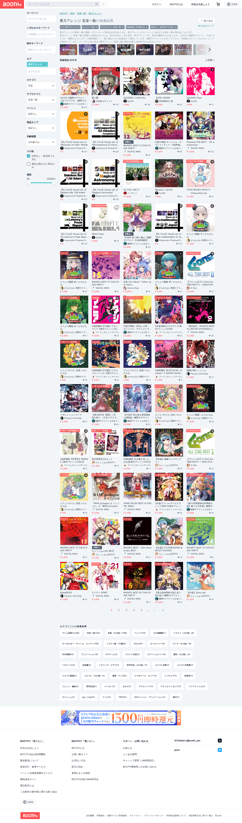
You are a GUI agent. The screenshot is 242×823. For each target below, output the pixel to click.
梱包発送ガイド (28, 779)
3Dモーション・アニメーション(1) (149, 697)
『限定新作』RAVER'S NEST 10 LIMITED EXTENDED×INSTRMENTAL (201, 327)
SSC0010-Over (194, 97)
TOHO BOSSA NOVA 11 (198, 189)
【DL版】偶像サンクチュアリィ (168, 460)
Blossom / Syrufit (164, 189)
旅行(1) (176, 697)
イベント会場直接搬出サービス (36, 773)
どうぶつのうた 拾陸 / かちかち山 (73, 504)
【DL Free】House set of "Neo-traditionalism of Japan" (168, 235)
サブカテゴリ (34, 94)
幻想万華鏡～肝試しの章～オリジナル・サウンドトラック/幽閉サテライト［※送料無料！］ (136, 327)
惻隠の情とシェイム (196, 370)
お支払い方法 (78, 760)
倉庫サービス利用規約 (117, 816)
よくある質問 (130, 754)
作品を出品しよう (200, 4)
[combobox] (63, 4)
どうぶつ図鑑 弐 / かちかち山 (200, 235)
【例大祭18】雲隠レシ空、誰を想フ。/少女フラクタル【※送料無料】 (105, 416)
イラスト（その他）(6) (183, 633)
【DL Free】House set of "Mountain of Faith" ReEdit (74, 143)
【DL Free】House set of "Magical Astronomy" (105, 191)
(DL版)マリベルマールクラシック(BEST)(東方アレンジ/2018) (168, 504)
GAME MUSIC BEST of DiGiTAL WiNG (137, 504)
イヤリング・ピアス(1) (109, 665)
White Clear (98, 234)
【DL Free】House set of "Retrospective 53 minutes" (105, 143)
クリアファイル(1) (197, 686)
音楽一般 (81, 13)
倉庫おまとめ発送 (81, 773)
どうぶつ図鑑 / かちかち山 (200, 414)
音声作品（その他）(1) (137, 665)
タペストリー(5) (157, 643)
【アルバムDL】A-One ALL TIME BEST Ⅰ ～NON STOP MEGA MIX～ (200, 460)
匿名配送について (29, 760)
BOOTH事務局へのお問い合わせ (140, 766)
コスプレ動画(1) (69, 675)
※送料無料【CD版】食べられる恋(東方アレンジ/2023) (137, 460)
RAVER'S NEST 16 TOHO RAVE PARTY (136, 594)
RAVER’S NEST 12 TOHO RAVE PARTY (73, 549)
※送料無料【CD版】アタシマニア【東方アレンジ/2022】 (105, 327)
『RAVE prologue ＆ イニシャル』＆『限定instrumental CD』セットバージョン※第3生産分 (106, 504)
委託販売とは (27, 785)
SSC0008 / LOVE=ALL (134, 97)
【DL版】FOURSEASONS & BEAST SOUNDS (168, 549)
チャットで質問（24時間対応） (139, 760)
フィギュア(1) (170, 675)
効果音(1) (188, 675)
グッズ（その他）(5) (182, 643)
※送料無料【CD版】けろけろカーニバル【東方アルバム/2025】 (105, 372)
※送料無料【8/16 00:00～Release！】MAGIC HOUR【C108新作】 (168, 372)
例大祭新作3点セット (102, 459)
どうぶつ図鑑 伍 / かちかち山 (73, 327)
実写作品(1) (91, 686)
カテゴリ (31, 80)
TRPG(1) (123, 697)
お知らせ (127, 748)
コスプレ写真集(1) (185, 665)
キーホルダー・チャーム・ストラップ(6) (80, 643)
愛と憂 (95, 97)
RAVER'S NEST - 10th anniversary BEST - (137, 549)
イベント (31, 108)
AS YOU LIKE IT (131, 189)
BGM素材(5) (68, 654)
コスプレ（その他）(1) (94, 675)
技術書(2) (86, 665)
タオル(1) (126, 686)
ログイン (156, 4)
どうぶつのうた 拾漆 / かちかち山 (73, 371)
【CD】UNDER (162, 97)
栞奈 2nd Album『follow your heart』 (137, 283)
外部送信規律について (176, 816)
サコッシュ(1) (68, 697)
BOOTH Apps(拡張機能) (33, 754)
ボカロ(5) (138, 643)
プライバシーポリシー (154, 816)
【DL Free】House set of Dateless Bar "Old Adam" (73, 191)
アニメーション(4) (89, 654)
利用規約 (101, 816)
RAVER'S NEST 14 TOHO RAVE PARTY (200, 549)
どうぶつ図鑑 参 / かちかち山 (73, 283)
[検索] (96, 4)
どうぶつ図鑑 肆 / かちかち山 (168, 283)
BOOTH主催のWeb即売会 (85, 779)
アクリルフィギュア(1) (171, 686)
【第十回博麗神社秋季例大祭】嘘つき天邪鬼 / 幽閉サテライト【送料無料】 (200, 504)
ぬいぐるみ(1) (88, 697)
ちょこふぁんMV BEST (103, 551)
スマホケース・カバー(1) (145, 675)
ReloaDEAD (66, 592)
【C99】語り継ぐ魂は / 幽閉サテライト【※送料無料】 (137, 238)
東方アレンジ (95, 13)
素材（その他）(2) (181, 654)
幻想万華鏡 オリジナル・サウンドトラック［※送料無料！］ (168, 143)
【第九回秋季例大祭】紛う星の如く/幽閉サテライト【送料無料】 (168, 594)
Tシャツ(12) (140, 633)
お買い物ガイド (80, 754)
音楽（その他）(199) (117, 633)
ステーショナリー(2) (156, 654)
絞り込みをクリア (206, 26)
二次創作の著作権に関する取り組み (38, 791)
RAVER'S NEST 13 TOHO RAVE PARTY (136, 147)
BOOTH (63, 13)
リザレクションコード (71, 414)
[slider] (29, 183)
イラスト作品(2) (132, 654)
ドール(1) (106, 697)
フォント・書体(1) (70, 686)
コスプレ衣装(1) (162, 665)
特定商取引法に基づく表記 (201, 816)
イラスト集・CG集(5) (116, 643)
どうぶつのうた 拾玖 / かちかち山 (168, 416)
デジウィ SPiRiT (100, 592)
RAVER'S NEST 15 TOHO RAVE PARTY (105, 283)
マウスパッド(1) (146, 686)
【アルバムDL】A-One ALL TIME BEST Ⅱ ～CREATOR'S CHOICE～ (200, 283)
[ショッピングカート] (218, 4)
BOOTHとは (176, 4)
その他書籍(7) (159, 633)
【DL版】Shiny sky (196, 592)
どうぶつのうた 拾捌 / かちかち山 (136, 371)
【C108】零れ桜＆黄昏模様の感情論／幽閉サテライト (136, 416)
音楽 (72, 13)
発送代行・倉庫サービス (33, 766)
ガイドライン (135, 816)
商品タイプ (32, 122)
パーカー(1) (109, 686)
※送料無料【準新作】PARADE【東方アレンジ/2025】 (74, 460)
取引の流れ (77, 766)
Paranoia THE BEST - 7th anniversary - (200, 143)
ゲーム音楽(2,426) (70, 633)
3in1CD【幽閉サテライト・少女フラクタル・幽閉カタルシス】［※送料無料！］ (73, 99)
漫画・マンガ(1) (119, 675)
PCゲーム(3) (111, 654)
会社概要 (90, 816)
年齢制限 (31, 136)
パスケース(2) (68, 665)
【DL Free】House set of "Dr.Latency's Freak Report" (73, 235)
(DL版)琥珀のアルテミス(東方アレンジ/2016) (168, 327)
